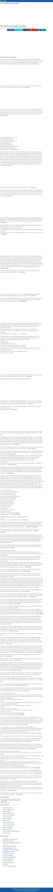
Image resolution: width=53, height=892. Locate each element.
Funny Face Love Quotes (8, 853)
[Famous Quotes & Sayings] (3, 1)
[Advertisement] (26, 14)
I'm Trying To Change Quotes (9, 857)
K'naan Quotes (6, 820)
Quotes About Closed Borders (9, 846)
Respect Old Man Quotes (8, 862)
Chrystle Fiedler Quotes (8, 813)
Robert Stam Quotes (7, 829)
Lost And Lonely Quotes (8, 858)
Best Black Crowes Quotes (9, 851)
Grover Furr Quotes (7, 816)
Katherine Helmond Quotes (9, 824)
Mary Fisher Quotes (7, 827)
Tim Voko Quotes (7, 833)
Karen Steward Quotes (8, 822)
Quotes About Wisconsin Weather (10, 839)
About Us (25, 890)
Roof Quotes (6, 864)
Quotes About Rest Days (8, 840)
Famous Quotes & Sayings (26, 888)
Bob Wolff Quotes (7, 811)
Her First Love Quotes (8, 855)
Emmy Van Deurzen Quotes (9, 815)
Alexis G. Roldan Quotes (8, 809)
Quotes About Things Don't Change (11, 849)
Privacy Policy (19, 890)
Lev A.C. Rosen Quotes (8, 825)
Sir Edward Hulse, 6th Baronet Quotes (11, 831)
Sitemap (35, 890)
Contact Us (30, 890)
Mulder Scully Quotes (7, 860)
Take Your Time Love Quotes (9, 866)
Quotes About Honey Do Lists (9, 848)
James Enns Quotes (7, 818)
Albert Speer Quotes (7, 807)
